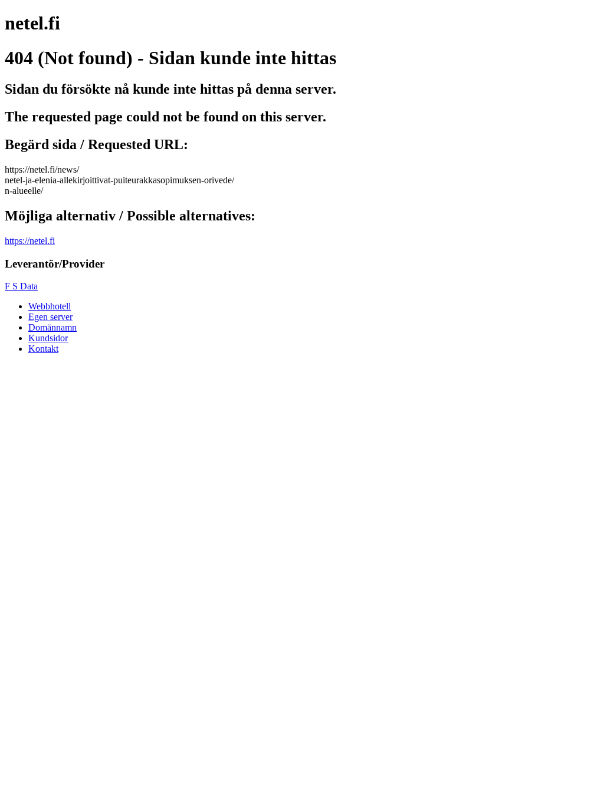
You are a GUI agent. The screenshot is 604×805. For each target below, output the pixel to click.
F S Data (21, 286)
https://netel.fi (30, 241)
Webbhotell (49, 306)
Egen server (50, 317)
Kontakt (43, 349)
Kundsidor (48, 338)
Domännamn (52, 327)
